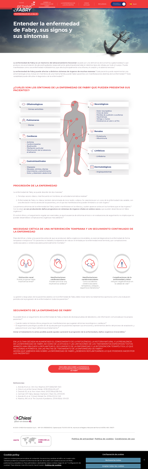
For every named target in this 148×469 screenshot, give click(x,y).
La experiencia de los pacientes (68, 4)
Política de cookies (104, 439)
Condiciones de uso (125, 439)
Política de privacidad (83, 439)
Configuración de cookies (113, 454)
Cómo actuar (87, 4)
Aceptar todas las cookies (113, 466)
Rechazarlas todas (113, 460)
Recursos (102, 4)
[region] (74, 460)
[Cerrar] (144, 459)
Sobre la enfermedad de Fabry (47, 4)
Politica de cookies (53, 465)
